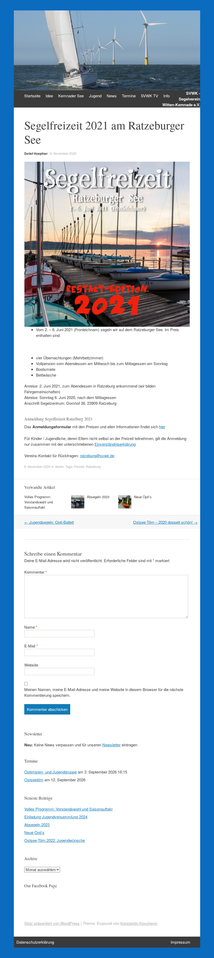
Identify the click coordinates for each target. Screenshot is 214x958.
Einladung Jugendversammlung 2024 (55, 816)
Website (31, 665)
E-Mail (31, 645)
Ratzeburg (93, 466)
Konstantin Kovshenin (138, 923)
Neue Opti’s (143, 496)
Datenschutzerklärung (35, 942)
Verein (59, 466)
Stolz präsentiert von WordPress (52, 923)
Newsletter (111, 744)
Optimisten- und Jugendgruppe (50, 772)
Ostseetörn (33, 779)
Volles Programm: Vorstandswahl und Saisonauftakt (38, 502)
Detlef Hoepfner (36, 153)
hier (162, 426)
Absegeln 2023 (98, 496)
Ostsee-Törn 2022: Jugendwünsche (54, 840)
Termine (129, 95)
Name (30, 627)
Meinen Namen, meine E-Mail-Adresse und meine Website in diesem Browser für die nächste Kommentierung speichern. (103, 692)
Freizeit (79, 466)
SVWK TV (149, 95)
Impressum (180, 942)
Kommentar (35, 572)
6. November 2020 (63, 153)
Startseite (32, 95)
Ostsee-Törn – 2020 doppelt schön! (165, 522)
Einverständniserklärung (115, 444)
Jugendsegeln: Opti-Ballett (49, 522)
